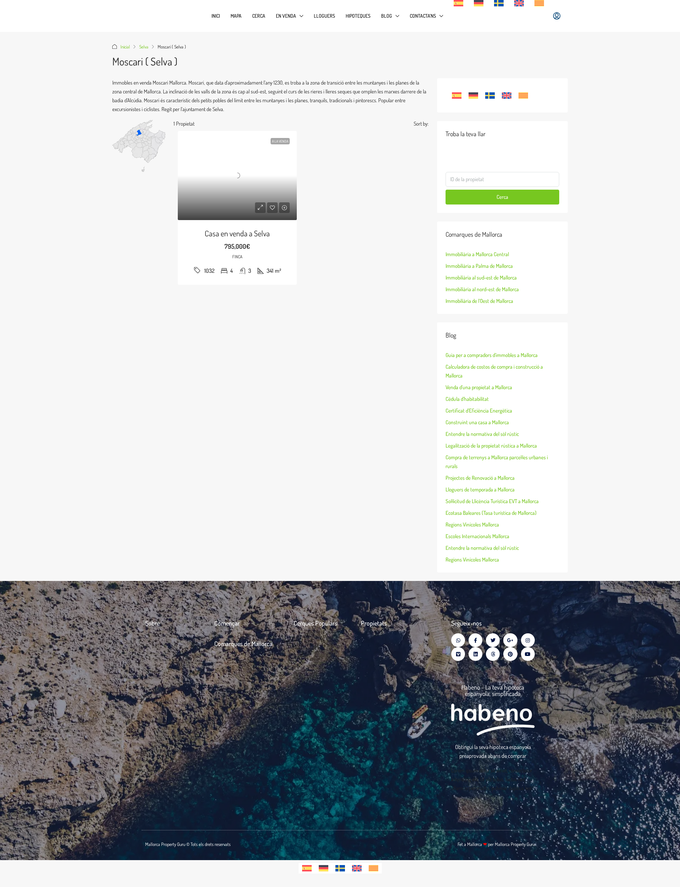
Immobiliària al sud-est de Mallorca (481, 277)
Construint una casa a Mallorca (477, 422)
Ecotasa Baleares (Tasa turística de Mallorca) (491, 512)
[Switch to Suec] (499, 3)
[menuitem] (556, 15)
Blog (386, 16)
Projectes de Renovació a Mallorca (480, 477)
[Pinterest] (510, 654)
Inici (215, 16)
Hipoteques (358, 16)
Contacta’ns (423, 16)
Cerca (258, 16)
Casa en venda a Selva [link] (237, 233)
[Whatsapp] (458, 640)
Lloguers (324, 16)
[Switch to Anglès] (519, 3)
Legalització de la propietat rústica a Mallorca (491, 445)
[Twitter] (493, 640)
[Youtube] (528, 654)
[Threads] (493, 654)
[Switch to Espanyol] (458, 3)
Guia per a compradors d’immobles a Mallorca (492, 355)
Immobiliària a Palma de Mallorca (479, 266)
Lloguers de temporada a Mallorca (480, 489)
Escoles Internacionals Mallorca (477, 536)
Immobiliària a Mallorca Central (477, 254)
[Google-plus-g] (510, 640)
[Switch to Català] (523, 95)
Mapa (236, 16)
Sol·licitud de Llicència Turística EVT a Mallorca (492, 501)
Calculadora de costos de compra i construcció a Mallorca (494, 371)
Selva (143, 47)
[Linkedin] (475, 654)
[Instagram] (528, 640)
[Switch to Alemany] (479, 3)
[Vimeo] (458, 654)
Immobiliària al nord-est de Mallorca (482, 289)
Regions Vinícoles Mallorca (472, 524)
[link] (237, 175)
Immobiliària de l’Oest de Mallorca (479, 301)
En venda (286, 16)
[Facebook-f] (475, 640)
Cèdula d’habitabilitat (467, 399)
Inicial (125, 47)
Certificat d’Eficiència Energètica (479, 410)
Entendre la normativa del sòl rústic (482, 434)
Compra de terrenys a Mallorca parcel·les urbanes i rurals (497, 462)
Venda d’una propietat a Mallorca (479, 387)
